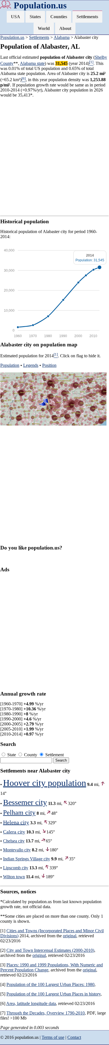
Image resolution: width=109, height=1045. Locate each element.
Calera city (14, 832)
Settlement (54, 754)
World (44, 28)
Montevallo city (17, 849)
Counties (58, 16)
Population (9, 365)
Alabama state (32, 63)
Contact (74, 1037)
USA (15, 16)
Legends (30, 365)
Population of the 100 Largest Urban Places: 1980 (50, 984)
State (11, 754)
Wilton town (14, 876)
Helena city (16, 822)
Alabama (62, 37)
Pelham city (19, 812)
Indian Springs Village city (26, 858)
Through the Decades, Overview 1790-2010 (45, 1013)
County (30, 754)
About (65, 28)
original (69, 935)
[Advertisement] (54, 156)
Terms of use (53, 1037)
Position (49, 365)
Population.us (40, 5)
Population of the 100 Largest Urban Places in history (53, 994)
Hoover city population (44, 783)
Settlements (87, 16)
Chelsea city (14, 841)
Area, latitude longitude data (31, 1003)
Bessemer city (25, 802)
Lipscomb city (15, 867)
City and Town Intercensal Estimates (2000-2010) (50, 950)
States (35, 16)
